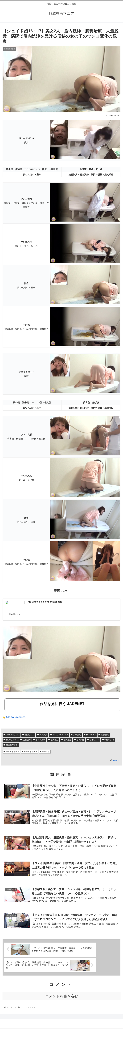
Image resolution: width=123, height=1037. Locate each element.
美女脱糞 (27, 740)
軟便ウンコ (109, 740)
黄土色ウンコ (12, 745)
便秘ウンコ (29, 734)
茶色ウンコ (94, 740)
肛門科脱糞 (40, 740)
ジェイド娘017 (30, 751)
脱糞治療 (54, 740)
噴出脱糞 (43, 734)
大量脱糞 (77, 734)
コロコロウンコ (13, 734)
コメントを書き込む (61, 996)
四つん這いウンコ (60, 734)
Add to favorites (15, 717)
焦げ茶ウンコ (12, 740)
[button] (113, 564)
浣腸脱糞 (105, 734)
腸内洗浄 (80, 740)
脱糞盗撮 (67, 740)
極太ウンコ (91, 734)
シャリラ (46, 751)
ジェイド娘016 (12, 751)
